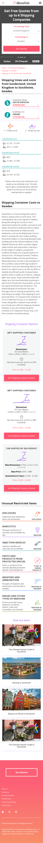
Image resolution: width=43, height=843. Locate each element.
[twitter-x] (9, 812)
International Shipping (16, 68)
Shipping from (21, 101)
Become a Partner (8, 795)
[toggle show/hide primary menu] (40, 3)
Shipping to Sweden (9, 71)
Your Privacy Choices (9, 802)
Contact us (5, 792)
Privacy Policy (6, 799)
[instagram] (16, 812)
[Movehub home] (22, 2)
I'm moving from (21, 26)
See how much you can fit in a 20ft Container (21, 362)
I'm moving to (21, 37)
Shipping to (18, 113)
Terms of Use (6, 805)
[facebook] (3, 812)
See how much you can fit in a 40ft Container (21, 420)
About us (5, 789)
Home (4, 68)
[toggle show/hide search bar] (2, 3)
